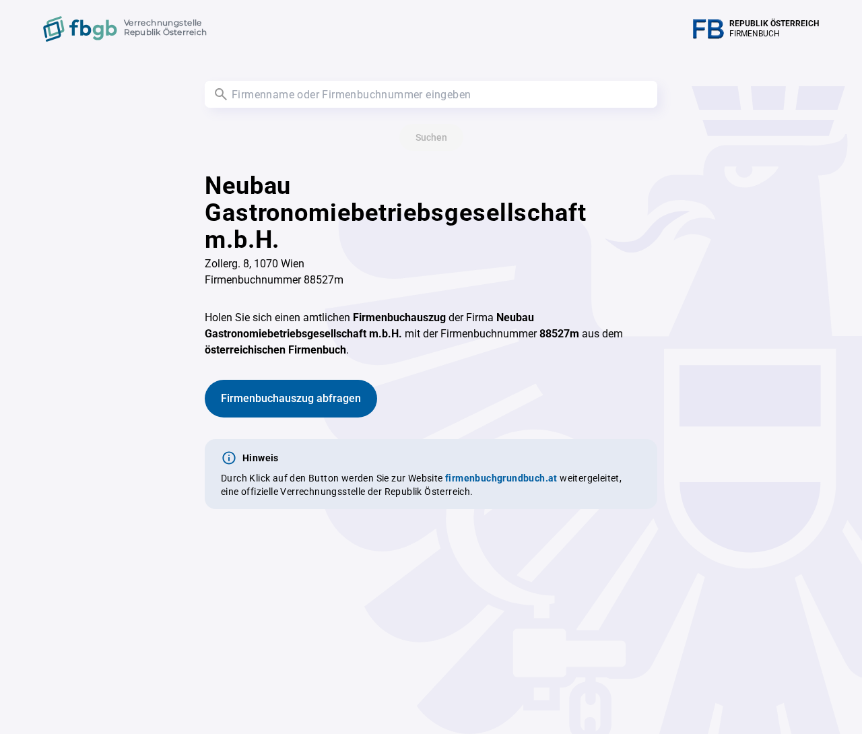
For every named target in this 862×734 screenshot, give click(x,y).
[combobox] (431, 94)
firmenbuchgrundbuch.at (501, 478)
